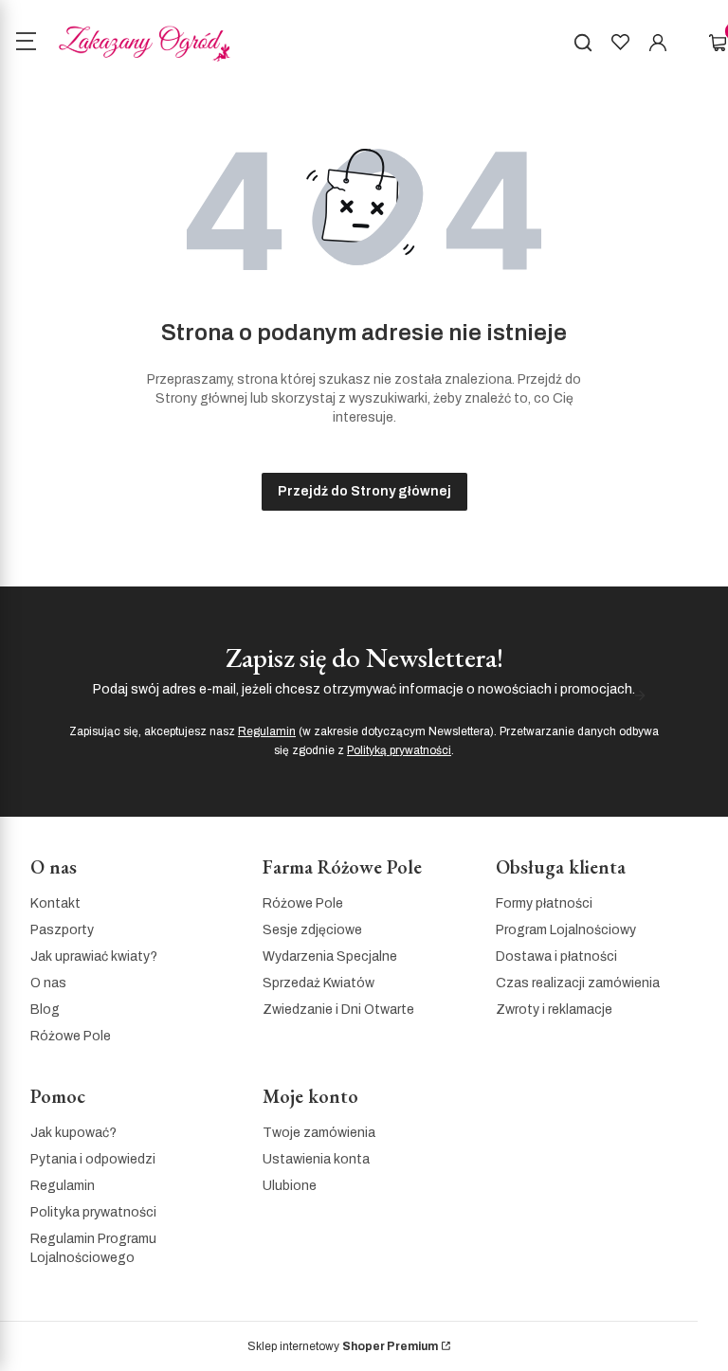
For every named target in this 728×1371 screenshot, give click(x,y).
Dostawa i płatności (556, 956)
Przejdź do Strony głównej (364, 491)
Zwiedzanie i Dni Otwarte (338, 1009)
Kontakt (55, 903)
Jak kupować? (73, 1133)
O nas (48, 983)
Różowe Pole (70, 1036)
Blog (45, 1009)
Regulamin (267, 731)
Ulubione (290, 1186)
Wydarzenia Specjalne (330, 956)
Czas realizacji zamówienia (578, 983)
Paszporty (62, 930)
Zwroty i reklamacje (554, 1009)
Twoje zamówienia (319, 1133)
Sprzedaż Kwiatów (318, 983)
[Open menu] (25, 43)
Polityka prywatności (93, 1212)
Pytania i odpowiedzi (92, 1159)
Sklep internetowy (342, 1346)
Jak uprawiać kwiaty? (93, 956)
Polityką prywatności (399, 750)
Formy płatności (544, 903)
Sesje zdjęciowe (312, 930)
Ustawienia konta (316, 1159)
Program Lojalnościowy (566, 930)
